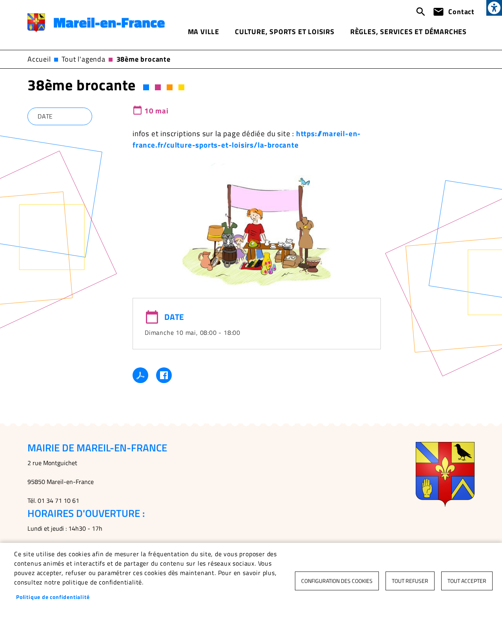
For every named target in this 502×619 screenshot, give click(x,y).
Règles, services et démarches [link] (408, 31)
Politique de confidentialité (52, 597)
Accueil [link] (39, 59)
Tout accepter (466, 581)
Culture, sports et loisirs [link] (285, 31)
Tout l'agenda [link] (83, 59)
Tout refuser (410, 581)
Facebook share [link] (164, 375)
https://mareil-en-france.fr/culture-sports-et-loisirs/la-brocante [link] (247, 139)
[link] (494, 8)
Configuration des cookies (337, 581)
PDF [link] (140, 375)
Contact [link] (461, 11)
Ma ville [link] (203, 31)
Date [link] (45, 116)
